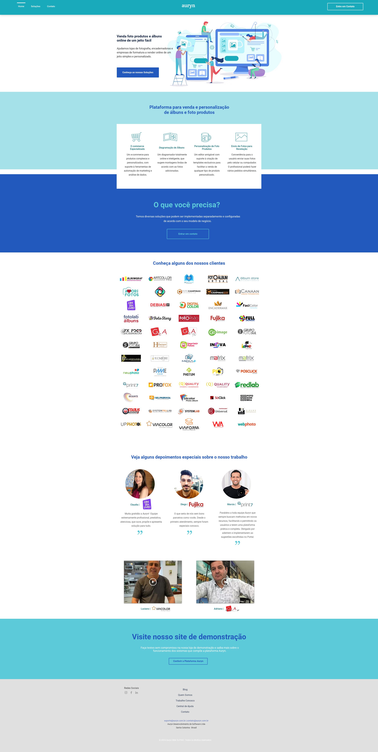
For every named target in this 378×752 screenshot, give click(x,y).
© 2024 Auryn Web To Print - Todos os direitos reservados (185, 740)
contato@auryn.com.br (197, 720)
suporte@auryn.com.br (175, 720)
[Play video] (153, 582)
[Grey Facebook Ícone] (131, 692)
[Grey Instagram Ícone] (126, 692)
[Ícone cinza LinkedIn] (136, 692)
